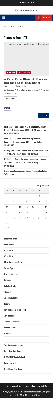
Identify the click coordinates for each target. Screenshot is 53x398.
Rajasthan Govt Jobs (12, 351)
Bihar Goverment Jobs (13, 262)
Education (8, 291)
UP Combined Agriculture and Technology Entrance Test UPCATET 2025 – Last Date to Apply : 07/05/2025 (25, 162)
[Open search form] (30, 17)
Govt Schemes (10, 315)
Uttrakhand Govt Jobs (13, 369)
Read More (11, 99)
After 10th (8, 250)
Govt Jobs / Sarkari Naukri (15, 309)
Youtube (46, 17)
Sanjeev (8, 86)
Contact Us (42, 386)
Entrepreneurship (11, 297)
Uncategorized (10, 363)
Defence (7, 280)
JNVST (6, 339)
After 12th (11, 72)
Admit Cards (9, 244)
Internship (8, 333)
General (7, 303)
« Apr (6, 227)
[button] (4, 17)
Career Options (24, 72)
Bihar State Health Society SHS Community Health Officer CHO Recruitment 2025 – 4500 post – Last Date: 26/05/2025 (25, 130)
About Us (16, 386)
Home (8, 386)
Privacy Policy (29, 386)
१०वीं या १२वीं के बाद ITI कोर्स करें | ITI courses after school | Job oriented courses (26, 59)
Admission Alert (10, 238)
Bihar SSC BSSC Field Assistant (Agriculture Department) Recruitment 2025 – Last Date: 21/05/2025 (23, 142)
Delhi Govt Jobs (10, 286)
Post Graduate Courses (13, 345)
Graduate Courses (11, 321)
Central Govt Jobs (11, 274)
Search (7, 108)
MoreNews (25, 395)
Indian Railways (10, 327)
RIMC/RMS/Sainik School (14, 357)
